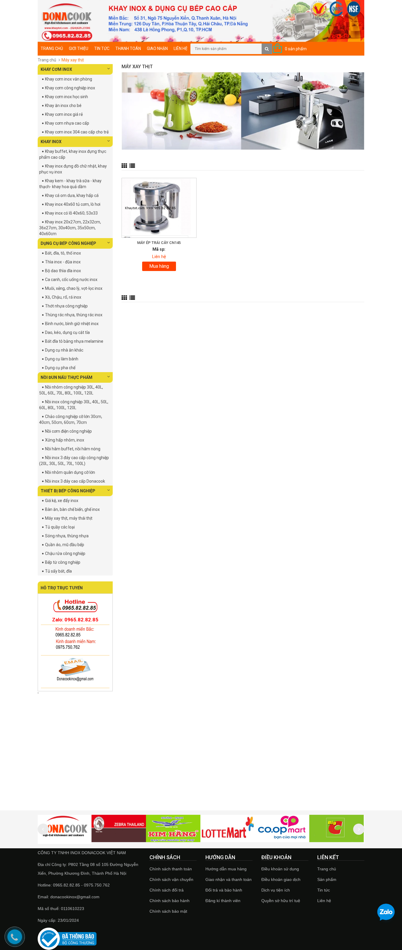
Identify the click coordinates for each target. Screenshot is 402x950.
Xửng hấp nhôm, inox (64, 440)
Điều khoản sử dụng (280, 869)
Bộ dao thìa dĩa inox (63, 270)
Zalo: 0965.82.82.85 (75, 620)
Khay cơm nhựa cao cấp (67, 123)
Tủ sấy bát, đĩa (58, 571)
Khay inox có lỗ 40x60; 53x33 (71, 213)
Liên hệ (324, 900)
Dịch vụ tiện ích (275, 890)
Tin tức (323, 890)
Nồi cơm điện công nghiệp (68, 431)
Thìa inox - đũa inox (63, 262)
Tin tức (101, 48)
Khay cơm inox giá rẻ (64, 114)
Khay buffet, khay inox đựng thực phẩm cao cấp (72, 154)
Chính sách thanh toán (170, 869)
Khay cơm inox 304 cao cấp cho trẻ (77, 132)
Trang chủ (326, 869)
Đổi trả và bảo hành (223, 890)
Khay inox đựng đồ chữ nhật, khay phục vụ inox (73, 169)
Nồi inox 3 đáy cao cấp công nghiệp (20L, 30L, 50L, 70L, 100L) (74, 460)
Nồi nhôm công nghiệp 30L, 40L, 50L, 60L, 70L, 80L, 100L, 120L (71, 390)
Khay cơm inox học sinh (66, 96)
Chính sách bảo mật (168, 911)
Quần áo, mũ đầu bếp (64, 544)
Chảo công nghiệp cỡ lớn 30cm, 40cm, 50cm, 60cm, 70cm (70, 419)
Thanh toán (128, 48)
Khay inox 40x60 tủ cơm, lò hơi (72, 204)
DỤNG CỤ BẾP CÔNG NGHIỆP (68, 243)
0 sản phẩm (296, 48)
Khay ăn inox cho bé (63, 105)
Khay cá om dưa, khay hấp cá (72, 195)
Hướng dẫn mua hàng (226, 869)
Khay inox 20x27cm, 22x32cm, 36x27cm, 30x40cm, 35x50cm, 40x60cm (70, 228)
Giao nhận (157, 48)
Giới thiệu (78, 48)
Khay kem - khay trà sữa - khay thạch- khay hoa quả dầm (70, 183)
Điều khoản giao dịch (280, 879)
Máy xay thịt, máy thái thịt (68, 518)
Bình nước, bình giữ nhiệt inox (72, 323)
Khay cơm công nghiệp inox (70, 88)
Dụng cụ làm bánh (61, 359)
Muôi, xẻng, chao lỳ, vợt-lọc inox (73, 288)
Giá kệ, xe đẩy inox (61, 500)
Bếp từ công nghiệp (62, 562)
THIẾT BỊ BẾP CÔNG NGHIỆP (68, 491)
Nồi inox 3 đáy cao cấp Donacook (75, 481)
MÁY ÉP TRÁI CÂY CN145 (159, 242)
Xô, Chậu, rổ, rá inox (63, 297)
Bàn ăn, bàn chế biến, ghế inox (72, 509)
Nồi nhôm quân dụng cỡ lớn (70, 472)
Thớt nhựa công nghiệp (66, 306)
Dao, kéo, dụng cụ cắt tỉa (67, 332)
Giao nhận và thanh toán (228, 879)
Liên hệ (180, 48)
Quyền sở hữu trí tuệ (280, 900)
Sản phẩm (326, 879)
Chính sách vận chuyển (171, 879)
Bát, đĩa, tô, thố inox (63, 253)
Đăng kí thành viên (222, 900)
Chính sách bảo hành (169, 900)
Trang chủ (52, 48)
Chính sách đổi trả (166, 890)
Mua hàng (159, 266)
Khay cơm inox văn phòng (68, 79)
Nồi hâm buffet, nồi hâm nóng (72, 448)
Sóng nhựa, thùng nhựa (67, 535)
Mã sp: (158, 249)
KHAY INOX (51, 141)
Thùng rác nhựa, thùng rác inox (73, 314)
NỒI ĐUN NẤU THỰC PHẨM (66, 377)
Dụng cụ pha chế (60, 367)
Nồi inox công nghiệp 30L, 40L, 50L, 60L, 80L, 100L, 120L (73, 404)
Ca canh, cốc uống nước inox (71, 279)
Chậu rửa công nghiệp (65, 553)
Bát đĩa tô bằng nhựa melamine (74, 341)
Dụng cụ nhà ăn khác (64, 350)
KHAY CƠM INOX (56, 69)
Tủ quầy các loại (60, 527)
